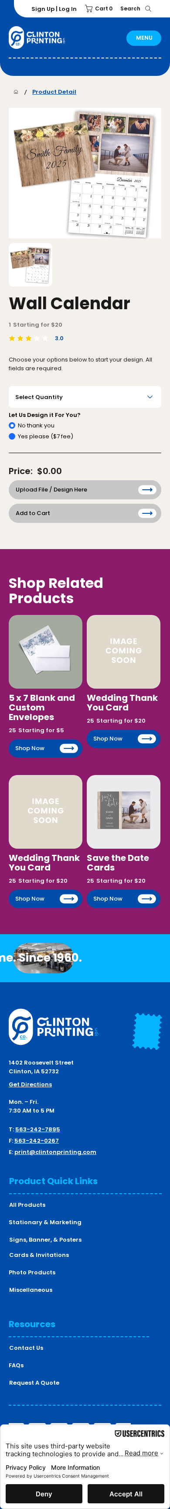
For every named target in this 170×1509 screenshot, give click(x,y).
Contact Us (26, 1348)
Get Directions (30, 1084)
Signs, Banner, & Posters (45, 1240)
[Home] (16, 92)
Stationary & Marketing (45, 1222)
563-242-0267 (36, 1141)
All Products (27, 1205)
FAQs (16, 1365)
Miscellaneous (30, 1290)
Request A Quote (34, 1383)
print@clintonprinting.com (55, 1152)
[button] (100, 8)
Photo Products (32, 1272)
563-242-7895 (37, 1129)
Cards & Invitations (39, 1255)
